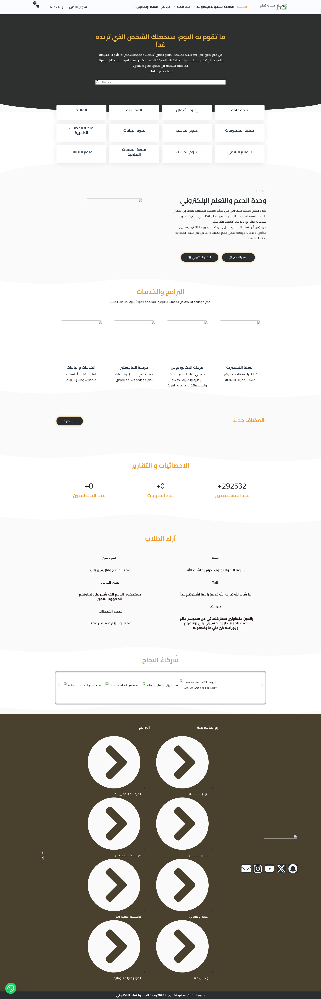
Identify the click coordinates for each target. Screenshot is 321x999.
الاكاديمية (183, 6)
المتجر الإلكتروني (147, 6)
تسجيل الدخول (78, 7)
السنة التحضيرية (240, 367)
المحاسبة (134, 110)
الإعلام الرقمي (239, 151)
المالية (81, 110)
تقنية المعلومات (239, 130)
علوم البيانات (134, 130)
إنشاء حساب (55, 7)
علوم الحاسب (187, 130)
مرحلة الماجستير (134, 367)
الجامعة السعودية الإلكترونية (215, 6)
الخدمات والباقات (81, 367)
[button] (194, 7)
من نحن (165, 6)
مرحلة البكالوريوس (187, 367)
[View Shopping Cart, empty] (37, 7)
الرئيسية (242, 6)
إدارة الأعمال (187, 110)
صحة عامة (239, 110)
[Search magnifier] (97, 81)
